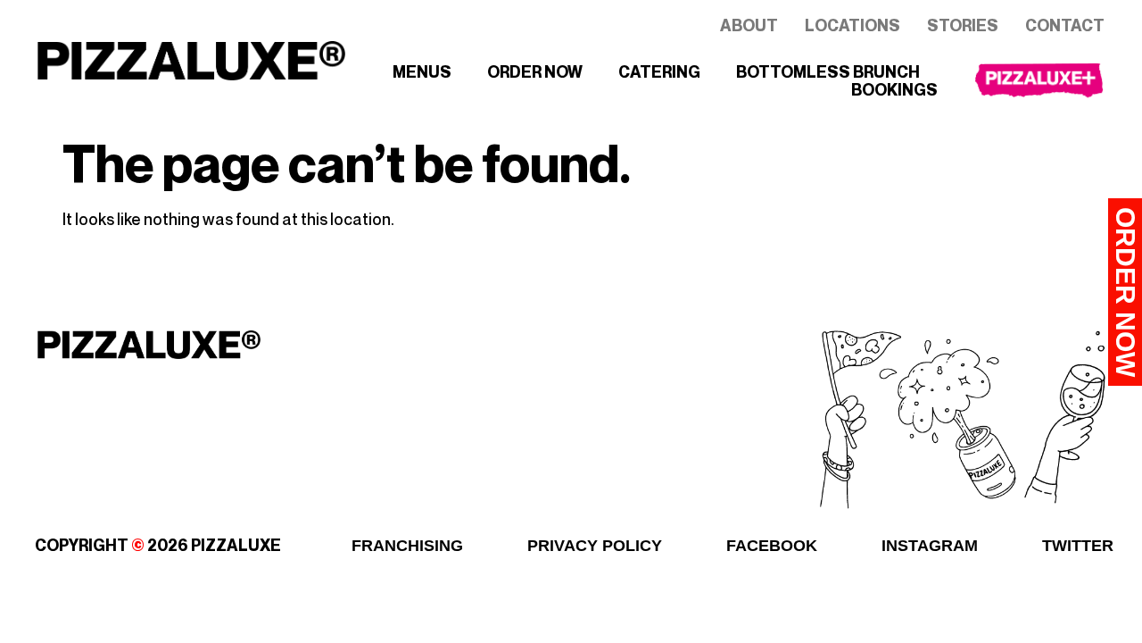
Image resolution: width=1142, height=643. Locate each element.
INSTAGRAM (929, 546)
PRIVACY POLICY (594, 546)
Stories (962, 26)
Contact (1065, 26)
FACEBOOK (771, 546)
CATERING (659, 72)
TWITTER (1077, 546)
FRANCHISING (407, 546)
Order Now (1125, 292)
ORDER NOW (535, 72)
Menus (422, 72)
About (749, 26)
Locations (852, 26)
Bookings (894, 90)
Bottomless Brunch (828, 72)
